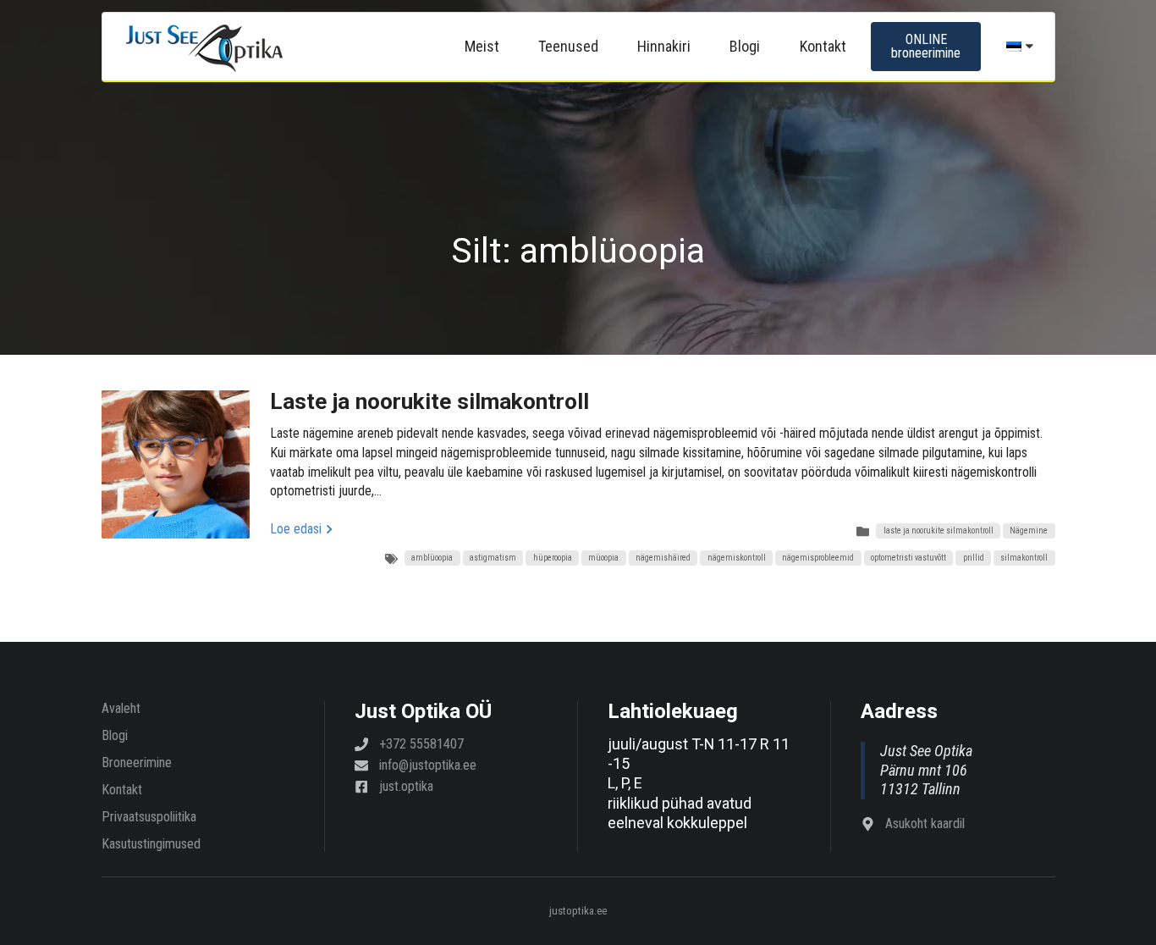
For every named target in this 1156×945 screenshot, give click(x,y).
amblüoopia (432, 557)
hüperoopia (552, 557)
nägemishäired (663, 557)
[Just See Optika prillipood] (204, 47)
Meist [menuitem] (482, 46)
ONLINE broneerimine (926, 46)
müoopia (603, 557)
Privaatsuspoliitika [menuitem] (149, 817)
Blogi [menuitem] (744, 46)
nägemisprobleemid (818, 557)
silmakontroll (1024, 557)
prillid (973, 557)
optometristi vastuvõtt (908, 557)
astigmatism (493, 557)
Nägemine (1029, 530)
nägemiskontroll (736, 557)
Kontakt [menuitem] (823, 46)
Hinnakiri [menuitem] (664, 46)
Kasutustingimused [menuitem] (151, 844)
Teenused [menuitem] (568, 46)
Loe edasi (296, 529)
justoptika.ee (578, 911)
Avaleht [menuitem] (121, 708)
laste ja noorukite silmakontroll (939, 530)
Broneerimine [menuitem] (137, 762)
